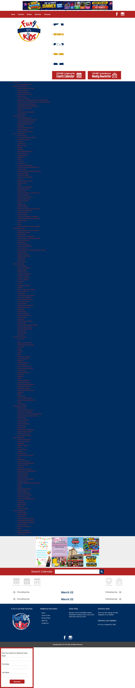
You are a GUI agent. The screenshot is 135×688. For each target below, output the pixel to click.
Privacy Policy (46, 618)
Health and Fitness (23, 461)
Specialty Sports (23, 491)
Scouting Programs (24, 388)
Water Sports (22, 503)
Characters (21, 282)
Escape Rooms (22, 155)
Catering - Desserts (24, 278)
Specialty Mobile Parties (25, 329)
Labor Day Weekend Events (26, 522)
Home (13, 14)
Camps (16, 82)
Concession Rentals (24, 286)
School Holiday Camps (25, 84)
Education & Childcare (20, 86)
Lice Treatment (22, 248)
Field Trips (21, 157)
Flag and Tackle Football (25, 455)
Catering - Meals (23, 280)
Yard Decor (21, 335)
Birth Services (22, 234)
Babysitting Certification (25, 343)
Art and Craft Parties (24, 268)
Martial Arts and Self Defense (27, 471)
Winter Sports (22, 505)
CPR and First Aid (23, 240)
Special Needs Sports (24, 489)
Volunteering (21, 404)
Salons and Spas (23, 201)
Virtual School (22, 114)
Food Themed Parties (24, 297)
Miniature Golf (22, 183)
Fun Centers (21, 163)
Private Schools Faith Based (26, 104)
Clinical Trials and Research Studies (29, 238)
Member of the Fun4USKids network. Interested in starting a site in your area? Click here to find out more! (81, 615)
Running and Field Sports (26, 479)
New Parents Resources (25, 124)
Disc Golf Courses (23, 153)
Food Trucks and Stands (25, 299)
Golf (19, 457)
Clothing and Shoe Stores (26, 410)
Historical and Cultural (24, 366)
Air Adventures (22, 136)
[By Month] (16, 581)
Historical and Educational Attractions (29, 171)
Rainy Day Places (23, 195)
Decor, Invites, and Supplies (26, 289)
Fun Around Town (19, 134)
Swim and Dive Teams (25, 495)
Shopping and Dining (20, 406)
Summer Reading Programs (26, 400)
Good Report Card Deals (25, 520)
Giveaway (47, 14)
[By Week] (26, 581)
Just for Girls (21, 370)
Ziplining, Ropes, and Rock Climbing (29, 226)
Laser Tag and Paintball (25, 177)
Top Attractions (22, 220)
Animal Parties (22, 266)
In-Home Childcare (23, 98)
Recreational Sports (24, 199)
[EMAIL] (119, 581)
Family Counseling (23, 244)
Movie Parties (22, 311)
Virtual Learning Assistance (26, 112)
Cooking (20, 351)
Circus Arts (21, 347)
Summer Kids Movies (24, 532)
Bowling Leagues (23, 445)
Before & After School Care (26, 88)
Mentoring (21, 374)
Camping (20, 149)
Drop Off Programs (23, 92)
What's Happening (19, 510)
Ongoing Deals (22, 524)
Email (4, 656)
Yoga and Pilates (23, 509)
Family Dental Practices (25, 246)
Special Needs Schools (25, 108)
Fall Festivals (22, 516)
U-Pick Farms (22, 534)
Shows (20, 528)
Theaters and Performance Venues (29, 218)
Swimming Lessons (24, 497)
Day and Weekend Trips (25, 151)
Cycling (20, 451)
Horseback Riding (23, 465)
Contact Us (45, 623)
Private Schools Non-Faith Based (28, 106)
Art (18, 341)
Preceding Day (23, 592)
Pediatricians (22, 258)
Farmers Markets (23, 420)
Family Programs (23, 362)
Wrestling (20, 507)
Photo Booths (22, 323)
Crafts (19, 353)
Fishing (20, 159)
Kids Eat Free (22, 426)
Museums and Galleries (25, 187)
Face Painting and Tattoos (26, 295)
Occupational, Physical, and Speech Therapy (32, 250)
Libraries (20, 179)
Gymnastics (21, 459)
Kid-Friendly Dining (23, 424)
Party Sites (21, 319)
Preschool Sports (23, 475)
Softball (20, 487)
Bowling (20, 147)
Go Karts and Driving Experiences (28, 167)
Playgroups (21, 126)
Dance (20, 355)
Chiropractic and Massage (26, 236)
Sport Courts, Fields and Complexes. (29, 209)
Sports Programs (19, 437)
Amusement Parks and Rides (27, 138)
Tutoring (20, 110)
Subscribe (17, 682)
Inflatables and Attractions (26, 305)
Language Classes (23, 372)
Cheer (19, 447)
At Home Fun (22, 143)
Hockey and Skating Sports (26, 463)
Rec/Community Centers (25, 197)
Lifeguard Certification (24, 469)
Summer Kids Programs (25, 398)
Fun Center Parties (23, 301)
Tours (19, 222)
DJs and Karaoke (23, 291)
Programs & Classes (20, 337)
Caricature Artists (23, 276)
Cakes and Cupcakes (24, 274)
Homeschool (21, 96)
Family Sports (22, 453)
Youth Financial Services (25, 132)
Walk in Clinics (22, 262)
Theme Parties (22, 333)
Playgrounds (21, 191)
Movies (20, 185)
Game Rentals (22, 303)
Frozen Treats (22, 422)
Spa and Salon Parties (25, 327)
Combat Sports (22, 449)
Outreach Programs (24, 380)
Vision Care (21, 260)
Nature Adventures (23, 189)
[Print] (108, 581)
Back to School (22, 514)
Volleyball (20, 501)
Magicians (21, 309)
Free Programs (22, 364)
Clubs (19, 349)
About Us (44, 620)
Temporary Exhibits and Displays (28, 216)
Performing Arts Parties (25, 321)
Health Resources (19, 228)
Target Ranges (22, 214)
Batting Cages (22, 145)
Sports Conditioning (24, 493)
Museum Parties (23, 313)
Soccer (20, 485)
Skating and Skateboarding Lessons (29, 483)
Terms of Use (46, 615)
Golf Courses (22, 169)
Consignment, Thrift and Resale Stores (30, 414)
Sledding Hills (22, 205)
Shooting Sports (23, 481)
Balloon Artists (22, 270)
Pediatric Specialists (24, 256)
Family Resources (19, 116)
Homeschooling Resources (26, 122)
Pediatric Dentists (23, 254)
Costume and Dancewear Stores (28, 416)
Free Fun (20, 161)
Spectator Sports (23, 207)
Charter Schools (23, 90)
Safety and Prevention (24, 386)
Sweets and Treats (23, 434)
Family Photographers (24, 118)
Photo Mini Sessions (24, 526)
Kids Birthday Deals (24, 307)
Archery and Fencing (24, 439)
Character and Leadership (26, 345)
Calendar (21, 14)
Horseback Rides (23, 173)
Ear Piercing (21, 418)
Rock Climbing (22, 477)
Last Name (5, 672)
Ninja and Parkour (23, 473)
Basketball (21, 443)
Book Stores (21, 408)
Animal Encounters (23, 140)
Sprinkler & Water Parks (25, 211)
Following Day (111, 592)
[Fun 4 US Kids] (29, 31)
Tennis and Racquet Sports (26, 499)
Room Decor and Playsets (26, 430)
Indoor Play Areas (23, 175)
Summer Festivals (23, 530)
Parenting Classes (23, 382)
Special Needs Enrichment (26, 390)
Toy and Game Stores (24, 435)
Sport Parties (22, 331)
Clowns (20, 284)
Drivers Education (23, 359)
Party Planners (22, 317)
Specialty (20, 392)
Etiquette (20, 361)
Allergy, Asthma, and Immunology (28, 230)
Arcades (20, 141)
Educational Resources (25, 94)
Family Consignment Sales (26, 518)
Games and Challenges (25, 165)
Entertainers (21, 293)
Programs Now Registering (26, 384)
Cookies (20, 288)
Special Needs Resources (26, 128)
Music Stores (22, 428)
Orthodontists (22, 252)
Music (19, 378)
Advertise (38, 14)
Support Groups (23, 130)
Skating (20, 203)
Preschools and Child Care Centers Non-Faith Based (34, 102)
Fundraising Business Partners (27, 120)
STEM (19, 394)
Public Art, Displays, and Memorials (29, 193)
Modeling (20, 376)
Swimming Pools (23, 213)
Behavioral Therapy (24, 232)
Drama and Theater (24, 357)
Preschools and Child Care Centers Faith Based (33, 100)
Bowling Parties (22, 272)
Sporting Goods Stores (25, 432)
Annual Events (22, 512)
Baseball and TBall (23, 441)
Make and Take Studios (25, 181)
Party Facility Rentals (24, 315)
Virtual (20, 402)
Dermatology (22, 242)
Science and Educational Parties (28, 325)
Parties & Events (19, 264)
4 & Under (21, 339)
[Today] (37, 581)
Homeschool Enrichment (25, 368)
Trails (19, 224)
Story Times (21, 396)
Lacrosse (20, 467)
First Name (5, 664)
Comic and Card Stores (25, 412)
